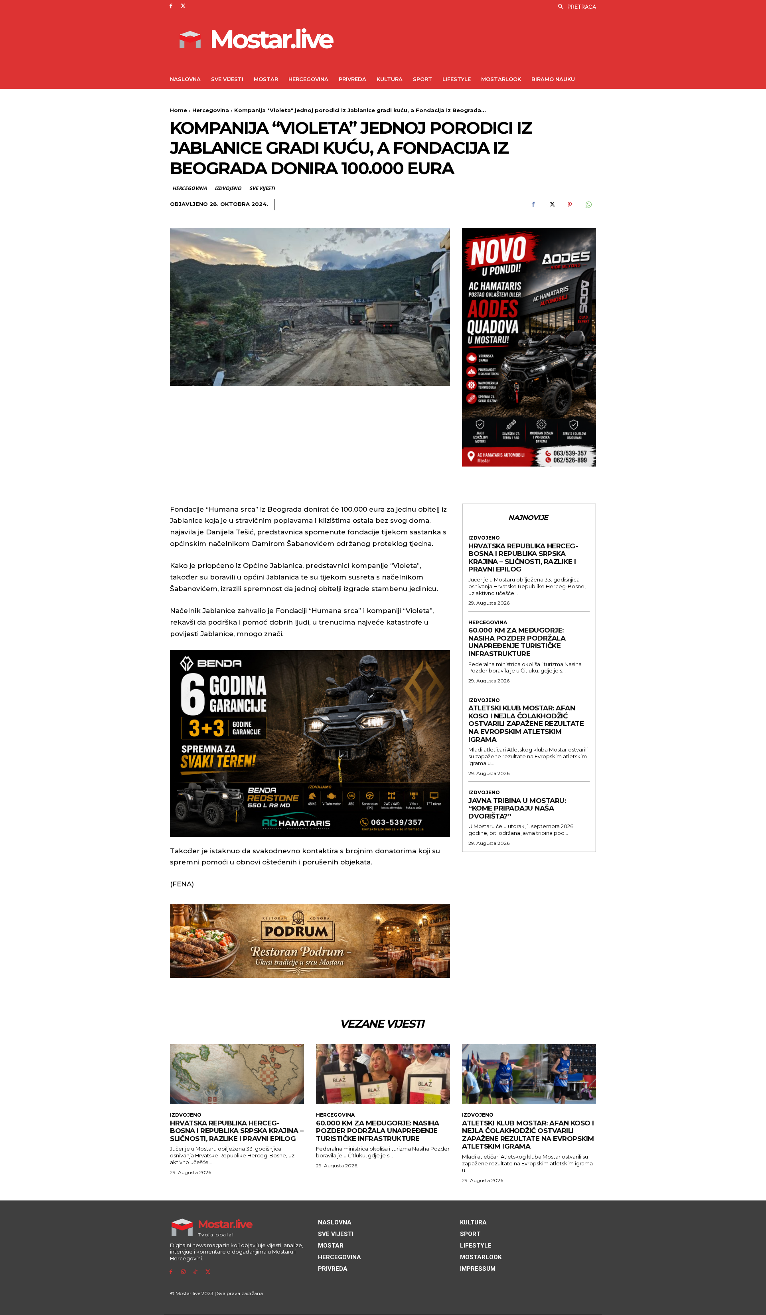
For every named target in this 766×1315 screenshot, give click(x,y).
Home (178, 110)
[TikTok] (196, 1272)
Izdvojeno (228, 188)
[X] (183, 6)
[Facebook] (171, 6)
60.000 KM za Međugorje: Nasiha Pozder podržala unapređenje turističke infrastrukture (516, 642)
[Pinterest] (570, 205)
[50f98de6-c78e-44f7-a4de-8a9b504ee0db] (310, 743)
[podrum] (310, 941)
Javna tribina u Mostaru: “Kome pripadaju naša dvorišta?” (517, 808)
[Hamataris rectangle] (529, 347)
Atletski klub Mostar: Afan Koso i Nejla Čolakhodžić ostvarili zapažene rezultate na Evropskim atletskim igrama (526, 723)
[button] (575, 7)
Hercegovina (210, 110)
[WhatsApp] (588, 205)
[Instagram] (183, 1272)
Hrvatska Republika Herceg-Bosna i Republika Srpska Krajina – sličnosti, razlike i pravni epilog (523, 557)
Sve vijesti (262, 188)
